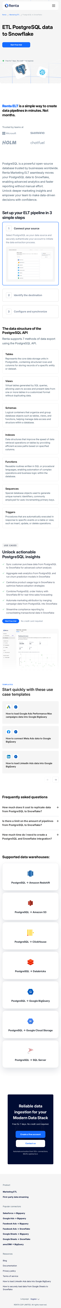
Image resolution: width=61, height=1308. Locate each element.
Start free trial (16, 45)
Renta (4, 15)
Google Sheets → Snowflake (16, 1239)
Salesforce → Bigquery (14, 1213)
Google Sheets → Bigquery (16, 1234)
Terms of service (10, 1276)
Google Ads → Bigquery (14, 1218)
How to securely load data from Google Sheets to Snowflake (25, 1288)
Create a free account (30, 1134)
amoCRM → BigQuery (13, 1244)
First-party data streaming (16, 1197)
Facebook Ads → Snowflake (16, 1229)
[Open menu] (53, 5)
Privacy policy (9, 1271)
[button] (30, 253)
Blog (5, 1260)
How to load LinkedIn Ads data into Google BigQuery (27, 1281)
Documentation (10, 1266)
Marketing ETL (14, 15)
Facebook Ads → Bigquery (16, 1223)
